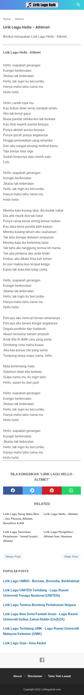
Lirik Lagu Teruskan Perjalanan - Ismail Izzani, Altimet (20, 536)
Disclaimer (35, 676)
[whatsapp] (71, 490)
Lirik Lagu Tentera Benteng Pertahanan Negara (39, 605)
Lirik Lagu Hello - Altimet (61, 514)
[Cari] (78, 6)
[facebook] (13, 490)
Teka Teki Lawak (59, 676)
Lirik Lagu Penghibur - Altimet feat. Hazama (59, 534)
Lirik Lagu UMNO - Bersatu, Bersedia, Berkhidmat (41, 581)
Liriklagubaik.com (51, 689)
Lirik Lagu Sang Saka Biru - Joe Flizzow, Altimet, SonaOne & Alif (21, 518)
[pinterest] (52, 490)
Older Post (71, 556)
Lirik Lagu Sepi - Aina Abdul (24, 643)
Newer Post (13, 556)
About (17, 676)
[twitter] (32, 490)
